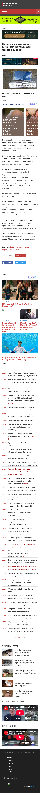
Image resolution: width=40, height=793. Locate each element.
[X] (12, 778)
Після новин (9, 725)
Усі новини (19, 637)
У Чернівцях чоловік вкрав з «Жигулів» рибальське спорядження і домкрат (23, 652)
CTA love (5, 355)
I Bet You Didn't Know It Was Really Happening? (18, 305)
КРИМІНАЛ (10, 761)
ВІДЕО (10, 769)
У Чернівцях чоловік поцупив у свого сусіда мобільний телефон (24, 693)
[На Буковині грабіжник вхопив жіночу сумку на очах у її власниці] (7, 673)
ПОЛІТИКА (10, 758)
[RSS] (16, 778)
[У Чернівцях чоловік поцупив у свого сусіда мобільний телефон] (7, 693)
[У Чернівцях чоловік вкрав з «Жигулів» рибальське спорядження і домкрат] (7, 652)
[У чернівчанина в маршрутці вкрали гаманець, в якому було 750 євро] (7, 662)
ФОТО (10, 772)
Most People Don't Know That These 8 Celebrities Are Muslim (28, 326)
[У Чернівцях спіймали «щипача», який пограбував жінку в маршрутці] (7, 683)
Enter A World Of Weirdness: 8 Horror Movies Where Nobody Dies (9, 327)
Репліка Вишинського (14, 701)
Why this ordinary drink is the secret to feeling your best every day (19, 358)
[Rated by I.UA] (13, 786)
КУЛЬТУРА (10, 764)
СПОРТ (10, 766)
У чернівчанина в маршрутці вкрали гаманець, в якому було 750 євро (24, 662)
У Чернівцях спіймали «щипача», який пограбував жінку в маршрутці (23, 683)
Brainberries (5, 301)
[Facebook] (4, 778)
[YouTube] (8, 778)
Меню (4, 12)
